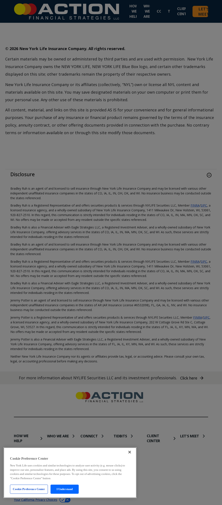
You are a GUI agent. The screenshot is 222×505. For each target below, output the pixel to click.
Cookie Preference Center (29, 489)
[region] (70, 472)
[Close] (129, 452)
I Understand (65, 489)
